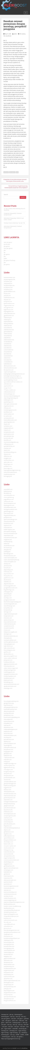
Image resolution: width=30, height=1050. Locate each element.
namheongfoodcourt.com (11, 642)
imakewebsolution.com (10, 735)
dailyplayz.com (8, 956)
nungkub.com (7, 458)
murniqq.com (4, 1030)
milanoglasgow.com (9, 644)
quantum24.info (8, 882)
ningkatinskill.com (8, 428)
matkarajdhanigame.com (10, 729)
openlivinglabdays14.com (10, 380)
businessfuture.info (9, 721)
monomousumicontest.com (11, 860)
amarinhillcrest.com (9, 545)
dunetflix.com (7, 440)
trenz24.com (7, 567)
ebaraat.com (7, 299)
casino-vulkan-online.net (10, 658)
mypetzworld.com (9, 406)
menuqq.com (4, 1014)
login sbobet (7, 1028)
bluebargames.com (9, 505)
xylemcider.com (8, 462)
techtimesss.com (8, 523)
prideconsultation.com (10, 743)
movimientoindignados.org (11, 442)
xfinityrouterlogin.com (10, 670)
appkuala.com (7, 596)
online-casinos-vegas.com (11, 668)
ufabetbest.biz (7, 346)
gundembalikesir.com (9, 291)
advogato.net (7, 549)
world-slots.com (8, 733)
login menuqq (22, 1030)
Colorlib (14, 1048)
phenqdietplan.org (9, 436)
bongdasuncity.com (9, 771)
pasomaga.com (8, 468)
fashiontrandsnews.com (10, 368)
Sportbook (8, 36)
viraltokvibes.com (8, 535)
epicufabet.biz (7, 354)
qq (4, 252)
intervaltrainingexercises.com (11, 930)
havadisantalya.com (9, 285)
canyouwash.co (8, 283)
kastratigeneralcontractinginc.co (12, 376)
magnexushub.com (9, 305)
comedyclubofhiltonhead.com (12, 910)
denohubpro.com (8, 842)
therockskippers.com (9, 650)
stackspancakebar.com (10, 640)
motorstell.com (8, 527)
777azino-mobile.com (10, 390)
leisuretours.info (8, 810)
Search (6, 194)
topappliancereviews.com (11, 674)
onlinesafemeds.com (9, 313)
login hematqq (14, 1032)
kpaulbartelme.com (9, 908)
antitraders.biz (7, 384)
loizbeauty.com (8, 571)
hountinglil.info (8, 745)
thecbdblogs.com (8, 682)
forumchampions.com (10, 503)
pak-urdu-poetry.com (9, 824)
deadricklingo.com (9, 862)
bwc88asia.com (8, 412)
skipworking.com (8, 570)
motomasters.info (9, 876)
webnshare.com (8, 800)
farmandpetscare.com (10, 814)
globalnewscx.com (9, 832)
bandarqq (24, 1032)
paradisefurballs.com (9, 777)
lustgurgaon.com (8, 751)
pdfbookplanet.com (9, 836)
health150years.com (9, 529)
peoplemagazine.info (9, 279)
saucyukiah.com (8, 489)
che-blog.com (7, 737)
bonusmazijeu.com (9, 942)
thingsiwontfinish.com (10, 1000)
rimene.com (7, 630)
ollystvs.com (7, 830)
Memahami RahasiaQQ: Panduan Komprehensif (13, 227)
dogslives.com (8, 834)
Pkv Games (22, 34)
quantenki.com (8, 884)
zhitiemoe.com (8, 456)
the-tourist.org (8, 547)
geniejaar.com (8, 753)
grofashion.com (8, 978)
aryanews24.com (8, 386)
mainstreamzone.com (10, 795)
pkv (5, 250)
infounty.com (7, 408)
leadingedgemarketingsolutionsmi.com (14, 374)
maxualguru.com (8, 769)
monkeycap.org (8, 541)
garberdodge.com (8, 511)
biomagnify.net (8, 476)
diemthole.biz (7, 580)
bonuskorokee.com (9, 946)
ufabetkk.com (7, 581)
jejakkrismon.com (8, 578)
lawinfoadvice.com (9, 434)
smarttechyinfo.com (9, 765)
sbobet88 (15, 1028)
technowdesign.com (9, 394)
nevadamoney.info (9, 628)
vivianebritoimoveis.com (10, 537)
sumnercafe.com (8, 438)
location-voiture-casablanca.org (12, 906)
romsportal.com (8, 994)
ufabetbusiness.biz (9, 329)
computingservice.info (10, 816)
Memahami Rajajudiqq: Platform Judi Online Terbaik (14, 218)
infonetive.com (8, 618)
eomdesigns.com (8, 870)
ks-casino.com (8, 416)
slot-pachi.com (8, 773)
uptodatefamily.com (9, 446)
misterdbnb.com (8, 926)
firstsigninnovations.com (10, 509)
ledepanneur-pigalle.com (10, 632)
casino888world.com (9, 924)
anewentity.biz (8, 594)
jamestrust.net (8, 565)
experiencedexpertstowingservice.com (14, 902)
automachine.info (8, 854)
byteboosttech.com (9, 303)
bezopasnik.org (8, 610)
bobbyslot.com (8, 755)
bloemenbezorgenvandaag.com (12, 602)
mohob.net (7, 761)
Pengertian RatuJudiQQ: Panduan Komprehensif (13, 214)
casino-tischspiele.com (10, 561)
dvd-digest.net (7, 634)
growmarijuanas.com (9, 797)
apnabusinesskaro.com (10, 686)
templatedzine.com (9, 432)
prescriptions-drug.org (10, 531)
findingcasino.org (8, 850)
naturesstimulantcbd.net (10, 472)
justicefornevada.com (10, 808)
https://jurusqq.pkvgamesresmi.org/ (10, 1038)
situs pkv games (8, 248)
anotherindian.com (9, 460)
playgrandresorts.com (10, 992)
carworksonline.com (9, 521)
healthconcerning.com (10, 785)
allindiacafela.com (8, 654)
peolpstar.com (8, 517)
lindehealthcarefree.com (10, 709)
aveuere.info (7, 779)
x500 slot (21, 1020)
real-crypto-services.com (10, 404)
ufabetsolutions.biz (9, 340)
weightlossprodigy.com (10, 763)
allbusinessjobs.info (9, 711)
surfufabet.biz (7, 343)
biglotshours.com (8, 309)
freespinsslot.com (8, 775)
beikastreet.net (8, 491)
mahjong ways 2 (16, 1022)
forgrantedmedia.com (10, 515)
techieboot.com (8, 289)
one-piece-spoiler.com (10, 846)
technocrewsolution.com (10, 533)
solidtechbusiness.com (10, 898)
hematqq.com (13, 1030)
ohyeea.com (7, 454)
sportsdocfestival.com (10, 996)
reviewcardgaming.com (10, 900)
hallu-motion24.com (9, 648)
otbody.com (7, 563)
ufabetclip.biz (7, 319)
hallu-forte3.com (8, 646)
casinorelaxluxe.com (9, 950)
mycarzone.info (8, 878)
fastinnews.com (8, 960)
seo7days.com (8, 598)
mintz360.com (8, 759)
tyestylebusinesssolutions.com (12, 932)
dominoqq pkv (18, 1014)
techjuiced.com (8, 301)
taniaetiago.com (8, 464)
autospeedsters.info (9, 856)
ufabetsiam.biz (8, 325)
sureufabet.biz (7, 348)
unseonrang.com (8, 822)
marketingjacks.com (9, 672)
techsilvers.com (8, 426)
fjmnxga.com (7, 612)
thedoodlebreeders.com (10, 420)
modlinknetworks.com (10, 968)
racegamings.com (8, 984)
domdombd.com (8, 954)
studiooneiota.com (9, 848)
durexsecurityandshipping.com (12, 396)
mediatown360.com (9, 662)
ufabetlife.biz (7, 337)
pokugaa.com (7, 988)
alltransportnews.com (10, 366)
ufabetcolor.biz (8, 333)
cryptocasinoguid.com (10, 372)
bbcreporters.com (8, 370)
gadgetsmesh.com (9, 805)
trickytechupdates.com (10, 676)
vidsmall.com (7, 890)
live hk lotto (7, 244)
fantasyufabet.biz (8, 323)
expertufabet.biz (8, 321)
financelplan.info (8, 719)
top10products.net (9, 713)
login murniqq (5, 1032)
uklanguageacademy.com (11, 707)
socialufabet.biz (8, 341)
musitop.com (7, 448)
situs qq (12, 1016)
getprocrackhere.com (9, 958)
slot (17, 172)
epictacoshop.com (9, 620)
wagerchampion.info (9, 858)
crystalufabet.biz (8, 356)
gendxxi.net (7, 874)
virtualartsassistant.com (10, 912)
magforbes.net (8, 539)
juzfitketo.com (8, 466)
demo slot (15, 1020)
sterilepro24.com (8, 896)
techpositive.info (8, 820)
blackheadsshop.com (9, 904)
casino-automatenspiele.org (11, 559)
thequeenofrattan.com (10, 840)
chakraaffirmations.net (10, 747)
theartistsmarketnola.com (11, 636)
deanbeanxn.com (8, 727)
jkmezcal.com (7, 928)
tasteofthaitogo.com (9, 606)
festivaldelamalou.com (10, 507)
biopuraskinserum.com (10, 622)
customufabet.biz (8, 350)
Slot (4, 36)
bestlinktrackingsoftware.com (12, 938)
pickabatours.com (8, 715)
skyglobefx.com (8, 864)
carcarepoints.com (9, 418)
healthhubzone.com (9, 297)
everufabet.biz (7, 360)
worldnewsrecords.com (10, 894)
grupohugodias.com (9, 422)
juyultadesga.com (8, 402)
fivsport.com (7, 430)
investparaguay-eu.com (10, 410)
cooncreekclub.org (9, 497)
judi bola (6, 172)
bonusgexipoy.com (9, 948)
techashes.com (8, 281)
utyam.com (7, 450)
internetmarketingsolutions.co (12, 828)
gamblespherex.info (9, 866)
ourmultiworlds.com (9, 495)
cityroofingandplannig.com (11, 398)
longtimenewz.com (9, 970)
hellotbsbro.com (8, 811)
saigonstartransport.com (10, 614)
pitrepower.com (8, 660)
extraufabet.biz (8, 335)
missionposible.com (9, 666)
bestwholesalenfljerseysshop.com (13, 378)
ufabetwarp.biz (8, 317)
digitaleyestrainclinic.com (10, 664)
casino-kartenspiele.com (10, 557)
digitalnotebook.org (9, 767)
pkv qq (11, 1014)
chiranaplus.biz (8, 638)
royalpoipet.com (8, 934)
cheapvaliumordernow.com (11, 916)
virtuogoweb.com (8, 307)
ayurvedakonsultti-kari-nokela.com (13, 382)
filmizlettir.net (7, 493)
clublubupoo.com (8, 940)
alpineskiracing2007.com (10, 656)
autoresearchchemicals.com (11, 684)
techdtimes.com (8, 287)
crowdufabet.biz (8, 362)
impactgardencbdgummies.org (12, 470)
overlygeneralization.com (10, 801)
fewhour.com (7, 789)
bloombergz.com (8, 553)
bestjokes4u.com (8, 749)
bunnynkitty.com (8, 608)
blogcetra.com (8, 826)
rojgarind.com (7, 787)
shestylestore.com (9, 998)
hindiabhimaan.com (9, 678)
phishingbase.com (9, 982)
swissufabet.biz (8, 327)
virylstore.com (7, 525)
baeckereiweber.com (9, 277)
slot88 (17, 1034)
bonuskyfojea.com (9, 944)
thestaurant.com (8, 936)
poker (5, 258)
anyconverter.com (9, 573)
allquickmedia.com (9, 584)
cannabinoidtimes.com (10, 781)
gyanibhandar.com (9, 315)
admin (15, 34)
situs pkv (13, 1018)
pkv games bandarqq (9, 260)
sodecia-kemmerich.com (10, 920)
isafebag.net (7, 551)
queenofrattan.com (9, 838)
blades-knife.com (8, 844)
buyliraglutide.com (9, 311)
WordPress (24, 1048)
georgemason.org (9, 703)
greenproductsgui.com (10, 783)
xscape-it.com (7, 388)
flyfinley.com (7, 741)
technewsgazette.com (10, 586)
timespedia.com (8, 576)
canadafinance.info (9, 626)
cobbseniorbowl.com (9, 392)
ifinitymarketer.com (9, 964)
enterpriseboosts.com (10, 555)
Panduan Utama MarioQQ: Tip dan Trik (14, 223)
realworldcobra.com (9, 852)
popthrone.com (8, 731)
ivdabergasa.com (8, 400)
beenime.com (7, 918)
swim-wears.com (8, 513)
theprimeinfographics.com (11, 914)
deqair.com (7, 424)
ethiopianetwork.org (9, 803)
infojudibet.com (8, 723)
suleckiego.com (8, 688)
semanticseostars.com (10, 793)
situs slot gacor (8, 242)
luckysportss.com (8, 972)
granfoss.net (7, 652)
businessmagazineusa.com (11, 886)
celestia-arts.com (8, 501)
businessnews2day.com (10, 892)
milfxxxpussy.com (8, 444)
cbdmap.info (7, 725)
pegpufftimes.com (9, 499)
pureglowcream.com (9, 600)
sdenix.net (6, 543)
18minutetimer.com (9, 791)
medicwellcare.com (9, 888)
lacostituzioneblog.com (10, 452)
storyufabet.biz (8, 352)
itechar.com (7, 293)
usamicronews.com (9, 976)
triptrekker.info (8, 872)
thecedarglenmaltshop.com (11, 701)
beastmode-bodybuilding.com (12, 717)
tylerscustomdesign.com (10, 519)
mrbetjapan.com (8, 592)
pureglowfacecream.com (10, 588)
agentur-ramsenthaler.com (11, 868)
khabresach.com (8, 680)
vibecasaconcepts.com (10, 880)
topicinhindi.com (8, 705)
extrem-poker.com (9, 414)
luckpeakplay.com (8, 974)
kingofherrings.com (9, 590)
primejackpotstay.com (10, 986)
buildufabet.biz (8, 364)
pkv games (12, 172)
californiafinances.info (10, 624)
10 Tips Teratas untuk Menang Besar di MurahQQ (14, 209)
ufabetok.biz (7, 358)
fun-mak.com (7, 922)
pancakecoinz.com (9, 739)
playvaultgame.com (9, 990)
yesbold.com (7, 295)
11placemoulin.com (9, 757)
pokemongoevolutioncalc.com (12, 980)
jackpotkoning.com (9, 966)
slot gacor (20, 1018)
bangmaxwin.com (8, 616)
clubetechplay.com (9, 952)
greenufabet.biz (8, 331)
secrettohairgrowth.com (10, 604)
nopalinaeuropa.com (9, 474)
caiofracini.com (8, 818)
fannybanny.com (8, 962)
